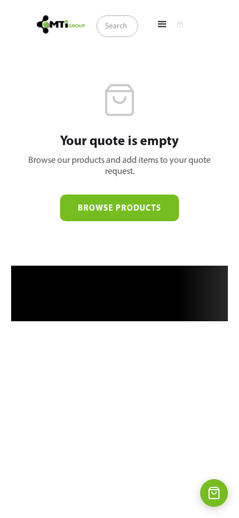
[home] (61, 24)
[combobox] (117, 26)
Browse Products (119, 207)
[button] (162, 24)
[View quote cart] (214, 493)
